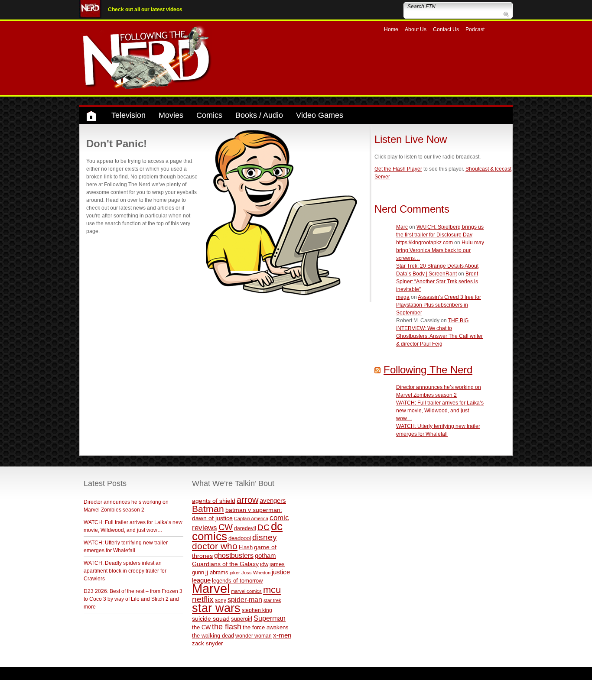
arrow (247, 500)
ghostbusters (234, 555)
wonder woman (253, 635)
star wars (216, 608)
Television (128, 115)
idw (264, 564)
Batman (208, 509)
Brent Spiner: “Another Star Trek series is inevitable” (437, 281)
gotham (265, 555)
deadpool (239, 538)
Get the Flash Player (398, 169)
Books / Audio (259, 115)
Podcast (475, 29)
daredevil (245, 528)
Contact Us (446, 29)
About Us (415, 29)
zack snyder (207, 644)
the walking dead (213, 635)
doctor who (214, 546)
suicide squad (211, 618)
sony (220, 600)
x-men (282, 635)
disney (264, 537)
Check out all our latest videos (145, 9)
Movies (171, 115)
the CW (201, 627)
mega (403, 297)
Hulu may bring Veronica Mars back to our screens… (440, 250)
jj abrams (216, 572)
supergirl (241, 618)
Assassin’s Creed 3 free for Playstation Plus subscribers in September (438, 305)
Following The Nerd (428, 370)
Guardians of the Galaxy (225, 563)
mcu (272, 589)
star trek (272, 600)
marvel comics (246, 591)
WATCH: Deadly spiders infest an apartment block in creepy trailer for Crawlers (125, 571)
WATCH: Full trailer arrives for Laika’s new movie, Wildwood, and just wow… (440, 410)
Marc (402, 227)
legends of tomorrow (237, 581)
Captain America (251, 518)
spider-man (245, 599)
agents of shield (213, 501)
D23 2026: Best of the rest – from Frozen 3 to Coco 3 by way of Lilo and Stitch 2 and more (133, 599)
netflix (203, 599)
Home (391, 29)
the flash (226, 626)
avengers (273, 500)
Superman (270, 618)
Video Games (319, 115)
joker (235, 572)
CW (225, 527)
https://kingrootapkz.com (424, 243)
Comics (209, 115)
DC (263, 527)
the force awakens (266, 627)
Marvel (211, 588)
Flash (246, 547)
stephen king (257, 610)
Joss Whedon (255, 572)
